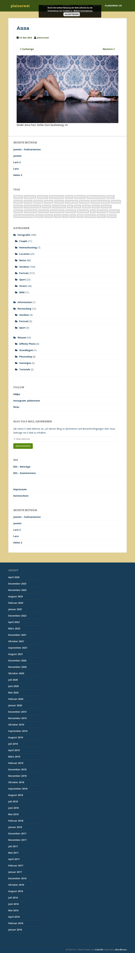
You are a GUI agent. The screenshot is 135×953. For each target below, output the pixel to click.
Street (48, 216)
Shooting (102, 211)
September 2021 (17, 647)
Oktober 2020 (16, 673)
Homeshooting (32, 206)
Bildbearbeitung (96, 196)
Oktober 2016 (16, 884)
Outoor (18, 211)
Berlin (69, 196)
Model (86, 206)
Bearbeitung (56, 196)
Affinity (18, 196)
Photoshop (30, 211)
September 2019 (17, 731)
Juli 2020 (13, 679)
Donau (28, 201)
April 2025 (14, 577)
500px (16, 394)
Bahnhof (42, 196)
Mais (77, 206)
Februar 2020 (15, 698)
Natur (96, 206)
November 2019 (17, 718)
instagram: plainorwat (26, 400)
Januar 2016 (15, 929)
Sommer (114, 211)
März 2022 (14, 628)
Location (24, 253)
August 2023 (15, 596)
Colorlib (99, 949)
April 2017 (14, 859)
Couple (18, 201)
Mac (70, 206)
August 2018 (15, 795)
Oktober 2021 (16, 641)
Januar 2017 (15, 871)
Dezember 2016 (17, 878)
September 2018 (17, 788)
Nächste (108, 49)
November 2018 (17, 775)
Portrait (43, 211)
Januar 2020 (15, 705)
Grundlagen (26, 350)
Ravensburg (57, 211)
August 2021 (15, 654)
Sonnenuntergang (23, 216)
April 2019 (14, 750)
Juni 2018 (13, 807)
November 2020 (17, 666)
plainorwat (20, 6)
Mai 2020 (13, 692)
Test (65, 216)
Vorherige (28, 49)
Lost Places (59, 206)
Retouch (70, 211)
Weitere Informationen (83, 11)
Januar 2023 (15, 609)
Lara (16, 168)
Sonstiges (25, 363)
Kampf (46, 206)
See (93, 211)
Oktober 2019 (16, 724)
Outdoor (106, 206)
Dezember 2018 (17, 769)
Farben (48, 201)
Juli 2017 (13, 846)
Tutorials (24, 369)
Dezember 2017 (17, 833)
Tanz (57, 216)
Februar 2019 (15, 763)
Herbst (18, 206)
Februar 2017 (15, 865)
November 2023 (17, 590)
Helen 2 (17, 175)
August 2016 (15, 891)
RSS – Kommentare (24, 473)
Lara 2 (17, 162)
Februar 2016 (15, 923)
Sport (39, 216)
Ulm (73, 216)
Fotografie (71, 201)
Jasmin (17, 155)
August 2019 (15, 737)
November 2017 (17, 839)
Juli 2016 (13, 897)
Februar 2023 (15, 602)
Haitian (116, 201)
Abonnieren (23, 446)
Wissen (111, 216)
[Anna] (67, 89)
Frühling (84, 201)
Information (25, 302)
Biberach (80, 196)
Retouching (24, 308)
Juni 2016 (13, 904)
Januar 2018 (15, 827)
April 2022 (14, 622)
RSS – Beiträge (21, 466)
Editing (38, 201)
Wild (80, 216)
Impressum (20, 489)
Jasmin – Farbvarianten (27, 149)
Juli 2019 (13, 743)
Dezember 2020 (17, 660)
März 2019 (14, 756)
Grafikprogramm (100, 201)
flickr (16, 407)
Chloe (111, 196)
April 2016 (14, 916)
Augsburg (30, 196)
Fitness (59, 201)
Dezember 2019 (17, 711)
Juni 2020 (13, 686)
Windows (90, 216)
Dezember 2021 (17, 634)
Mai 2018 (13, 814)
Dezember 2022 (17, 615)
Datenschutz (21, 495)
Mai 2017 (13, 852)
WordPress (121, 949)
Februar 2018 (15, 820)
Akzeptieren (72, 14)
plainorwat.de (113, 5)
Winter (101, 216)
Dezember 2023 (17, 583)
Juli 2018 (13, 801)
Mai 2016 (13, 910)
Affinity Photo (27, 343)
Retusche (83, 211)
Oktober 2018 (16, 782)
